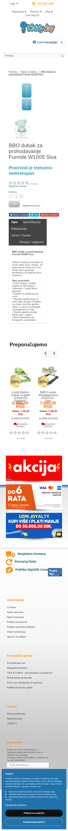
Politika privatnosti (17, 622)
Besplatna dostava (17, 667)
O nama (11, 607)
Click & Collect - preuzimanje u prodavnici (30, 672)
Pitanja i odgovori (32, 242)
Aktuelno (34, 11)
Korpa (55, 42)
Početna (13, 72)
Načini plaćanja (15, 617)
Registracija (18, 11)
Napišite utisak (18, 186)
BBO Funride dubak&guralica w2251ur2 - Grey (48, 396)
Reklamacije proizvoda (19, 677)
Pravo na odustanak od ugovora (24, 682)
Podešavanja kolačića (34, 822)
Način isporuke (15, 612)
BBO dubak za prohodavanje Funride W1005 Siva (32, 73)
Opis (14, 222)
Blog (48, 11)
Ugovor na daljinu (16, 636)
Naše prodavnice (16, 713)
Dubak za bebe (28, 72)
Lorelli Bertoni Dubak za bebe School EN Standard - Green (20, 398)
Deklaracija (19, 228)
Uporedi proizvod (30, 205)
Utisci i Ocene (21, 235)
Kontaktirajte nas (16, 663)
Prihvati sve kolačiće (34, 813)
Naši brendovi (14, 718)
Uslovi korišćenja (16, 631)
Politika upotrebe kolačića (21, 626)
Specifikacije (32, 222)
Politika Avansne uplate (19, 687)
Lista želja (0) (32, 15)
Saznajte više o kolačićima (15, 805)
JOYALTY (12, 723)
